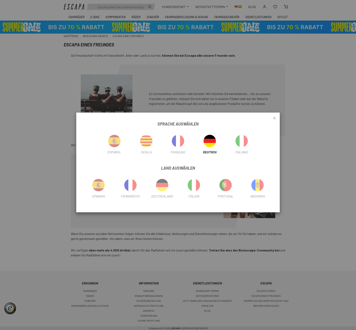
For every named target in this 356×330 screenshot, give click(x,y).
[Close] (274, 118)
